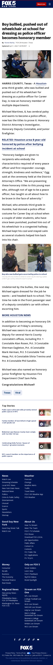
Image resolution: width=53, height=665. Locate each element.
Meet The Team (31, 528)
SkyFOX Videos (30, 577)
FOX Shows (29, 534)
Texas (31, 43)
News (5, 475)
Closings (28, 482)
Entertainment (7, 500)
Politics (5, 494)
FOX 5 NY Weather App (34, 494)
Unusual (5, 503)
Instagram (19, 640)
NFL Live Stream (31, 596)
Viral (17, 392)
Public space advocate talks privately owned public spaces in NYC (19, 411)
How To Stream (31, 525)
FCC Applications (31, 555)
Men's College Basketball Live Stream (34, 614)
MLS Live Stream (31, 626)
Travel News (30, 491)
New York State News (10, 488)
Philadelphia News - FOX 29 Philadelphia (10, 599)
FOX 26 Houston (21, 43)
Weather (29, 475)
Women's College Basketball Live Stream (34, 619)
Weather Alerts (30, 485)
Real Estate (6, 583)
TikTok (24, 640)
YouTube (29, 640)
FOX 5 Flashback (31, 574)
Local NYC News (8, 485)
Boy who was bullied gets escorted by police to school (24, 274)
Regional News (10, 589)
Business (5, 574)
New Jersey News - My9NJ (9, 594)
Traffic (27, 488)
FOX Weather (30, 497)
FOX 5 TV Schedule (32, 531)
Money (5, 564)
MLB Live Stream (31, 604)
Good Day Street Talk (10, 528)
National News (8, 491)
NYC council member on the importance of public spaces (18, 455)
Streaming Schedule (10, 482)
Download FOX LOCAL (34, 537)
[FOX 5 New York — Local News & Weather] (9, 4)
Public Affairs (30, 543)
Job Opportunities (31, 540)
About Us (30, 521)
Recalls (5, 571)
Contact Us (29, 546)
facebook (15, 640)
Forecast (28, 479)
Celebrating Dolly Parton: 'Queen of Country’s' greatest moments (16, 444)
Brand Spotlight (31, 580)
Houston (41, 83)
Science (5, 506)
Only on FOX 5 (32, 564)
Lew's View (29, 571)
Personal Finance (9, 580)
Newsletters (7, 512)
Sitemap (5, 515)
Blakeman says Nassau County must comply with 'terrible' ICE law (18, 433)
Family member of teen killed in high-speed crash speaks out (19, 422)
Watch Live (41, 4)
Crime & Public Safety (10, 497)
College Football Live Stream (33, 600)
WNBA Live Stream (32, 623)
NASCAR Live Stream (33, 607)
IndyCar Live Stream (33, 610)
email (38, 640)
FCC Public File (30, 552)
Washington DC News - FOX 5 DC (11, 604)
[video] (45, 412)
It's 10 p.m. (29, 558)
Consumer (6, 568)
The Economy (7, 577)
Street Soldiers (30, 568)
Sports (4, 509)
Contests (28, 549)
